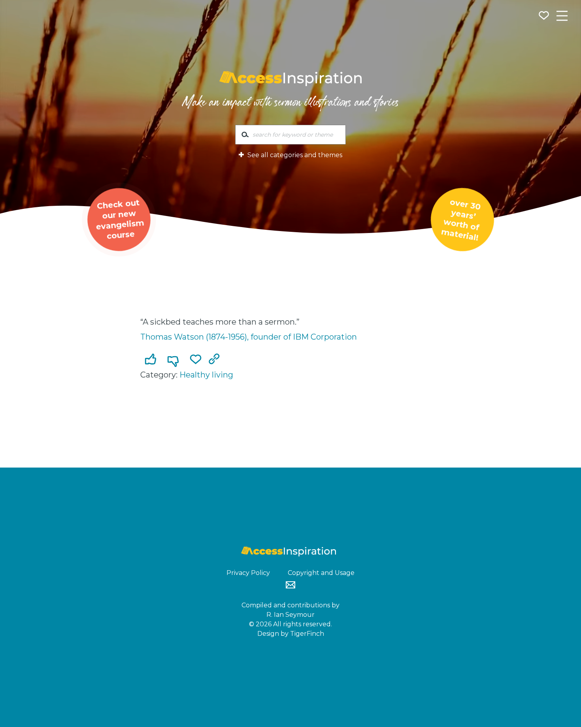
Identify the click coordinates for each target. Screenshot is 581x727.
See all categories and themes (294, 155)
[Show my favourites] (544, 16)
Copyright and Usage (321, 573)
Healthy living (206, 374)
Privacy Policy (248, 573)
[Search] (245, 136)
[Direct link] (216, 359)
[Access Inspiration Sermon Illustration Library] (290, 78)
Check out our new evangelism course (119, 218)
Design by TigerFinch (290, 633)
